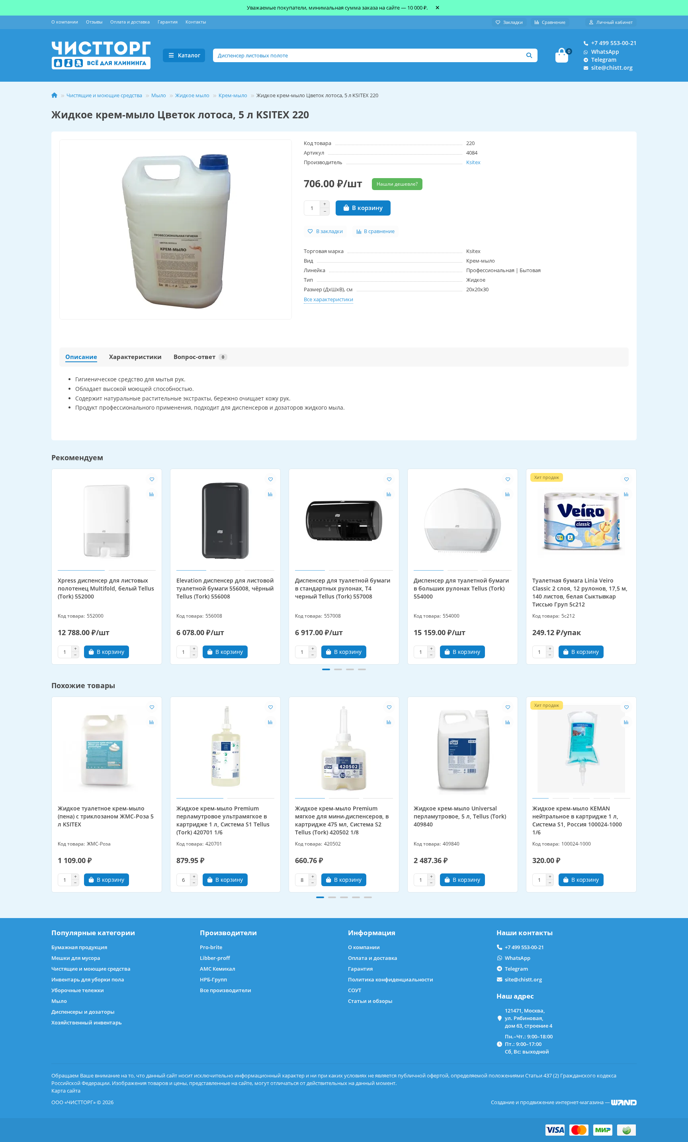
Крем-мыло (233, 95)
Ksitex (473, 162)
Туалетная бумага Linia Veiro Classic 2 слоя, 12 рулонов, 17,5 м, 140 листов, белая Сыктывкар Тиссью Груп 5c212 (579, 592)
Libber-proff (215, 957)
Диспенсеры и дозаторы (83, 1011)
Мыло (158, 95)
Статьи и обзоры (370, 1001)
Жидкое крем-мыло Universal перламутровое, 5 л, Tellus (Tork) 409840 (460, 816)
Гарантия (168, 22)
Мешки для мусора (75, 957)
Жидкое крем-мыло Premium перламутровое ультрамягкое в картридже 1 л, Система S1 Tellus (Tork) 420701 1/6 (223, 820)
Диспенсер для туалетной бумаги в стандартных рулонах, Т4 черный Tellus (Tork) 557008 (342, 588)
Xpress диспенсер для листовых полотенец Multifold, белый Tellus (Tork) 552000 (106, 588)
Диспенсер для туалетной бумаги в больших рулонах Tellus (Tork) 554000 (461, 588)
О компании (64, 22)
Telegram (603, 59)
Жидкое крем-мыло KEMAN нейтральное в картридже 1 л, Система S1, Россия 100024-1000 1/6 (577, 820)
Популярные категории (93, 932)
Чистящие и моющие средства (104, 95)
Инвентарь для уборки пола (87, 979)
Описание (81, 357)
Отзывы (94, 22)
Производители (228, 932)
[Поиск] (529, 55)
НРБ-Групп (213, 979)
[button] (52, 565)
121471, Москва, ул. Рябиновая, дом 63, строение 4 (528, 1018)
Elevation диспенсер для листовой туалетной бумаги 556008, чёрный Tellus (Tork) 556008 (225, 588)
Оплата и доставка (130, 22)
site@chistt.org (612, 67)
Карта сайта (65, 1090)
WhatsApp (605, 51)
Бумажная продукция (79, 947)
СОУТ (354, 990)
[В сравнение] (152, 494)
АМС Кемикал (217, 968)
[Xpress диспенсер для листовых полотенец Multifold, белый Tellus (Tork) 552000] (107, 521)
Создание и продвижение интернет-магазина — (551, 1102)
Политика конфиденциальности (390, 979)
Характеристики (135, 357)
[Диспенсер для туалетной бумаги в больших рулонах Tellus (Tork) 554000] (463, 521)
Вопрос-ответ (199, 357)
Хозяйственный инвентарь (86, 1022)
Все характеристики (328, 299)
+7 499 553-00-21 (614, 43)
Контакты (196, 22)
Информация (371, 932)
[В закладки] (152, 479)
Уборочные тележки (77, 990)
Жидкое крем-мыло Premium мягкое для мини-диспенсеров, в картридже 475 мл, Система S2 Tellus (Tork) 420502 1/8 (342, 820)
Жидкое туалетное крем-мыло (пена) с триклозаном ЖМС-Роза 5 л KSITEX (106, 816)
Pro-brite (211, 947)
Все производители (225, 990)
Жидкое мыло (192, 95)
